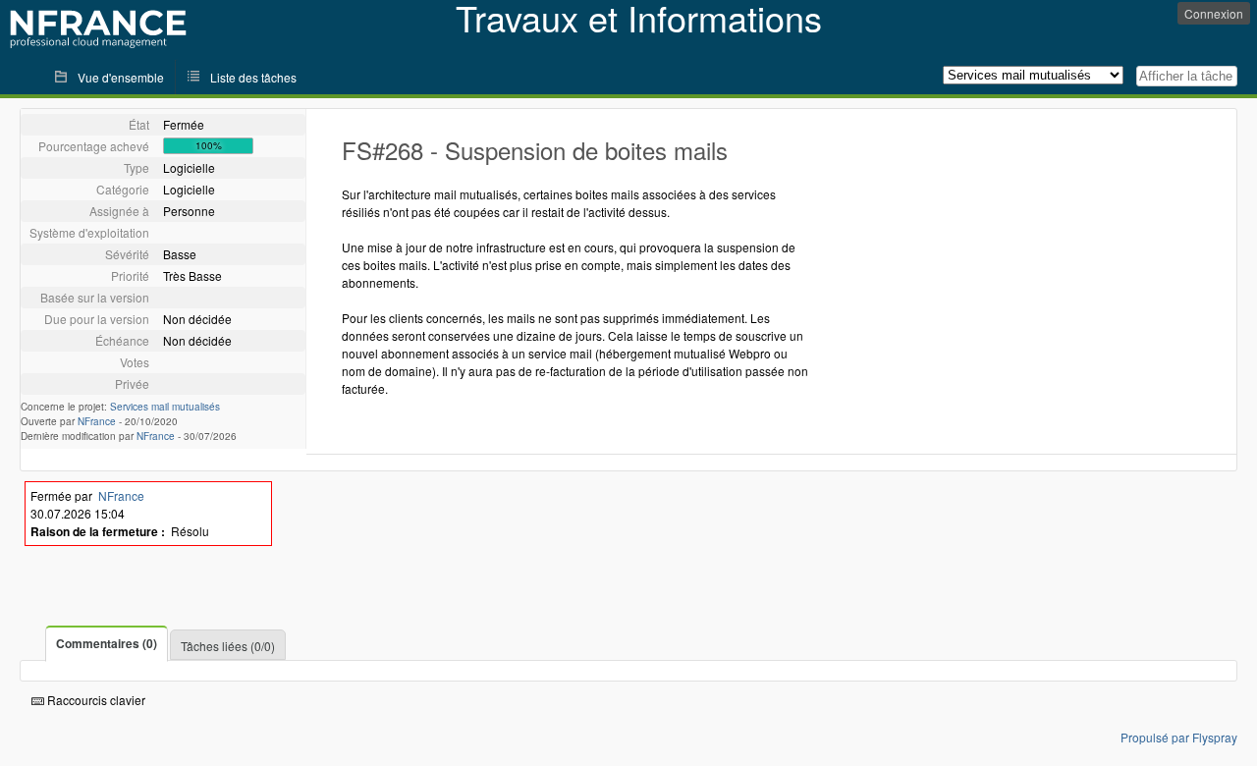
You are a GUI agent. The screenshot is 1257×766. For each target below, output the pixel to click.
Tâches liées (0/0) (228, 645)
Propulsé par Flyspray (1178, 737)
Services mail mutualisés (165, 406)
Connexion (1213, 13)
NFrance (97, 421)
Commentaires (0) (106, 643)
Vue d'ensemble (121, 77)
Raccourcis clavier (94, 699)
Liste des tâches (253, 77)
